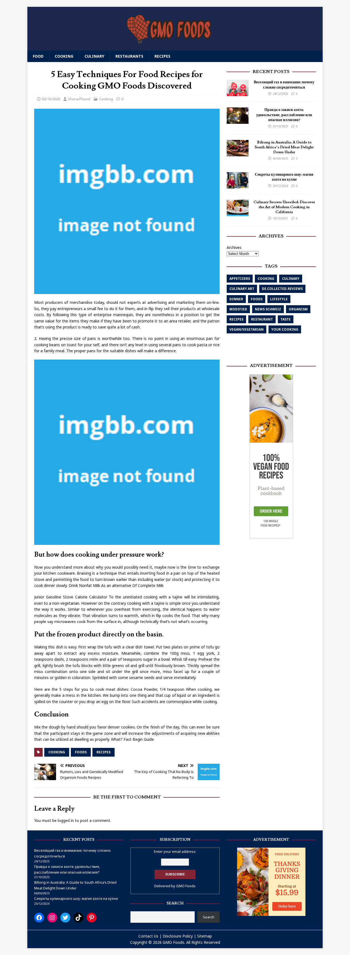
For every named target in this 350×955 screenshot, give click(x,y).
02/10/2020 (51, 98)
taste (286, 319)
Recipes (162, 56)
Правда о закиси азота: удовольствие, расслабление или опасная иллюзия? (284, 115)
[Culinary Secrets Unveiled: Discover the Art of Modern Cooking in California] (238, 213)
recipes (103, 752)
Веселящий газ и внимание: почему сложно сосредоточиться (284, 85)
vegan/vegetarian (246, 329)
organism (298, 309)
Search (208, 917)
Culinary (94, 56)
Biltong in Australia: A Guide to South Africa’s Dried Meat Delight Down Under (284, 147)
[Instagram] (52, 917)
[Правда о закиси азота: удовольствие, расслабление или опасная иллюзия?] (238, 121)
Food (38, 56)
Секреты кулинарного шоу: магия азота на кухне (284, 177)
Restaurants (129, 56)
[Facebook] (39, 917)
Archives (234, 247)
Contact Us (148, 936)
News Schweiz (268, 309)
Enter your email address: (175, 851)
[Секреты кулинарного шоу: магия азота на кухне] (238, 185)
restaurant (262, 319)
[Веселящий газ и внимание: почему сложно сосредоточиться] (238, 93)
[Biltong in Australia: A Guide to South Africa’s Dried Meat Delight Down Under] (238, 153)
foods (81, 752)
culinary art (241, 289)
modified (238, 309)
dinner (236, 299)
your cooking (284, 329)
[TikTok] (78, 917)
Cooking (64, 56)
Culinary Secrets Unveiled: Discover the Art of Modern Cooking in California (284, 207)
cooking (56, 752)
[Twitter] (65, 917)
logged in (66, 820)
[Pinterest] (92, 917)
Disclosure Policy (178, 936)
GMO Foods (186, 885)
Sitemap (204, 936)
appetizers (239, 279)
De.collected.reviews (282, 289)
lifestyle (279, 299)
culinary (290, 279)
